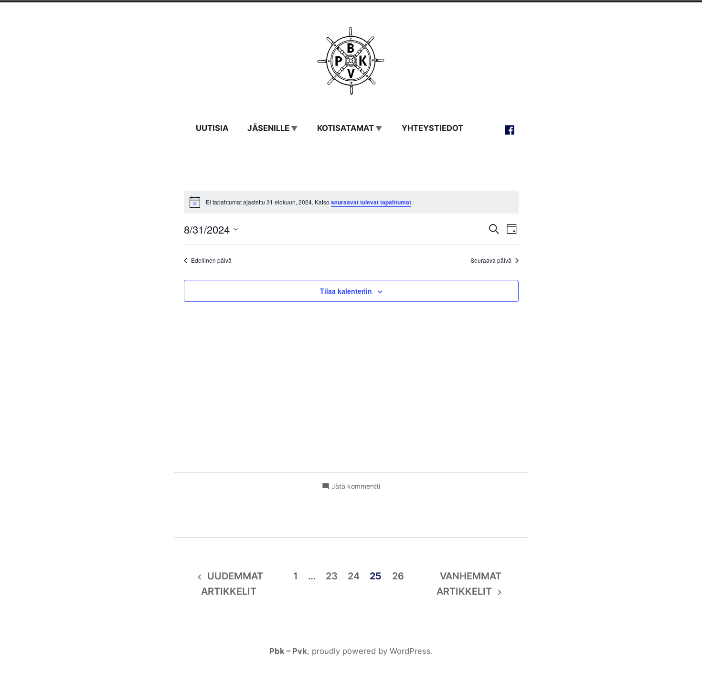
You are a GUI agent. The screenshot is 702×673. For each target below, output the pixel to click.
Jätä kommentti (355, 486)
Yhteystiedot (432, 128)
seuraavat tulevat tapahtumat (371, 202)
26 (398, 576)
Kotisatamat (345, 128)
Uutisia (212, 128)
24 (354, 576)
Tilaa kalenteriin (346, 291)
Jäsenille (268, 128)
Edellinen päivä (211, 260)
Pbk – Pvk (288, 651)
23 (332, 576)
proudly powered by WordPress (371, 651)
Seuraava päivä (490, 260)
